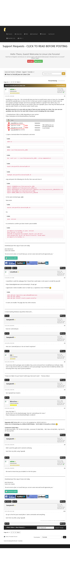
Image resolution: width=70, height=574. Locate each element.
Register (39, 61)
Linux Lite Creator (10, 250)
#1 (64, 96)
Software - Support (21, 72)
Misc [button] (20, 38)
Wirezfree (13, 401)
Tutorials (30, 72)
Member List (11, 38)
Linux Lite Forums (10, 72)
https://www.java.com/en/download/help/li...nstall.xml (20, 415)
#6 (64, 389)
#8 (64, 444)
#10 (64, 511)
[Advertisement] (35, 13)
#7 (64, 408)
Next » (18, 82)
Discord (52, 34)
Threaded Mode (60, 85)
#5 (64, 361)
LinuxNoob (13, 272)
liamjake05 (10, 320)
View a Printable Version (11, 536)
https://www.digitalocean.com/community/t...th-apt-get (21, 284)
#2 (64, 277)
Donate (43, 34)
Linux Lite (19, 34)
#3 (64, 325)
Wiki (26, 34)
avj (11, 355)
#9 (64, 468)
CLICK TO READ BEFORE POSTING (46, 46)
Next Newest (20, 527)
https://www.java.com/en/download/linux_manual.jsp (20, 116)
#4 (64, 343)
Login (31, 61)
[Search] (63, 73)
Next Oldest (11, 527)
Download (35, 34)
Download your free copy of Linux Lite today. (17, 245)
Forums (10, 34)
